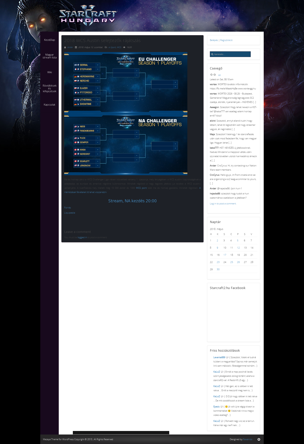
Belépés (214, 40)
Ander (70, 47)
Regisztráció (226, 40)
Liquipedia (69, 212)
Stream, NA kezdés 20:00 (132, 201)
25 (231, 262)
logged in (82, 237)
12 (238, 247)
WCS (119, 47)
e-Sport (112, 47)
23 (218, 262)
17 (224, 254)
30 (218, 269)
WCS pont (141, 187)
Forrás (67, 207)
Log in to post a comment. (223, 203)
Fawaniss (247, 439)
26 (238, 262)
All (219, 75)
